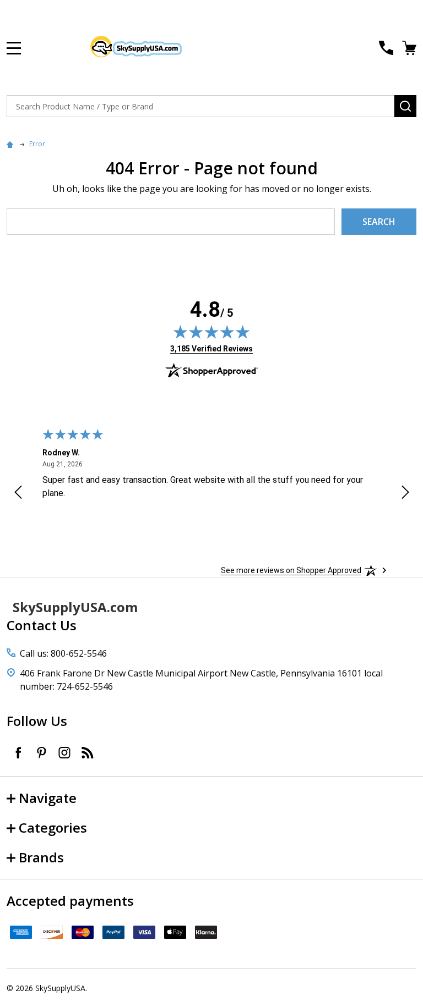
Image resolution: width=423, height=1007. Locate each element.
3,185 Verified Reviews (211, 348)
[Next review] (405, 494)
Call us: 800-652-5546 (63, 653)
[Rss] (87, 752)
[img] (211, 331)
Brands (41, 857)
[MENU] (14, 48)
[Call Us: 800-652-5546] (386, 47)
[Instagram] (64, 752)
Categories (53, 827)
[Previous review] (18, 494)
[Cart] (410, 47)
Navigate (48, 798)
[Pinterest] (41, 752)
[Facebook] (18, 752)
